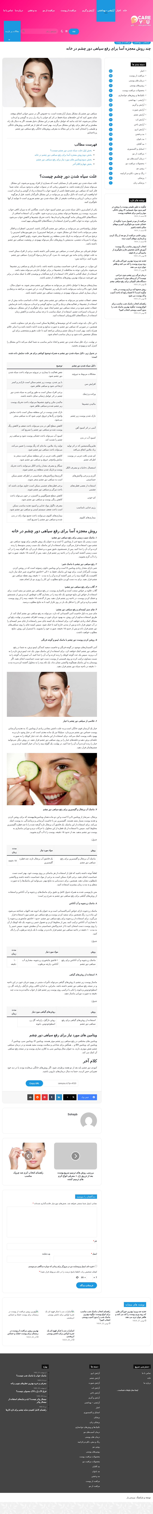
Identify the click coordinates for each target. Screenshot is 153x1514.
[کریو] (141, 21)
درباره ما (19, 10)
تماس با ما (8, 10)
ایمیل (94, 1253)
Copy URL (34, 1083)
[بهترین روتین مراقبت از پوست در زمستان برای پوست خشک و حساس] (22, 1319)
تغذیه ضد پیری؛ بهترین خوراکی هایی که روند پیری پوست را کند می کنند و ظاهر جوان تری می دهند (129, 263)
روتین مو (140, 168)
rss (73, 31)
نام (95, 1241)
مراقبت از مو (49, 10)
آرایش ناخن (139, 124)
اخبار (118, 10)
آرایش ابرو (139, 129)
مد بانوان (140, 139)
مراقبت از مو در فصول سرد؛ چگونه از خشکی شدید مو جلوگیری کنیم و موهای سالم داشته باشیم (129, 224)
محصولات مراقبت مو (135, 163)
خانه (125, 10)
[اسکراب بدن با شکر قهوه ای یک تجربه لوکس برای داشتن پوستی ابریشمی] (58, 1319)
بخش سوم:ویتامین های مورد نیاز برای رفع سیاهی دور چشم (64, 159)
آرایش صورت (138, 109)
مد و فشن (32, 10)
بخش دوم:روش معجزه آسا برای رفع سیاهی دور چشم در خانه (63, 154)
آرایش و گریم (88, 10)
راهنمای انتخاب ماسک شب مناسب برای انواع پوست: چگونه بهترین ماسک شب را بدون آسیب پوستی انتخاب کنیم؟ (128, 306)
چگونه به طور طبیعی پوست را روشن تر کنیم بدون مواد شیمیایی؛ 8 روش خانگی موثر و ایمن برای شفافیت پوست (129, 209)
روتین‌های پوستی (137, 85)
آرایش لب (140, 119)
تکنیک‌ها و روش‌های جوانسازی (131, 95)
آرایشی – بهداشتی (105, 10)
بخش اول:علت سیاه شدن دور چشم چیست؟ (71, 150)
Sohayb (72, 1114)
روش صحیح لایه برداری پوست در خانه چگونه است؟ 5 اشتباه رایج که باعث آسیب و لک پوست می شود (128, 292)
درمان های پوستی (136, 80)
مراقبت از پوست (68, 10)
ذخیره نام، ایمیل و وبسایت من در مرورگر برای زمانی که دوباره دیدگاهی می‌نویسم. (61, 1266)
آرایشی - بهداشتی (141, 42)
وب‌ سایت (46, 1253)
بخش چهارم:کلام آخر (82, 164)
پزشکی (141, 178)
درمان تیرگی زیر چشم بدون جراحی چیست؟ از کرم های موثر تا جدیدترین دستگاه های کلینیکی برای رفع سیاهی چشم (128, 278)
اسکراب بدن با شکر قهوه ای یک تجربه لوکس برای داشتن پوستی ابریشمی (60, 1333)
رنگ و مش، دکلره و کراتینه (132, 173)
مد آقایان (140, 144)
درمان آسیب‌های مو (135, 158)
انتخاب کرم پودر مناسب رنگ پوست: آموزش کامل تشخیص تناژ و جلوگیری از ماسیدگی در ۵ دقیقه (129, 249)
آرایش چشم (139, 114)
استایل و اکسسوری (135, 149)
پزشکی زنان (138, 183)
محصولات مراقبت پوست (133, 90)
